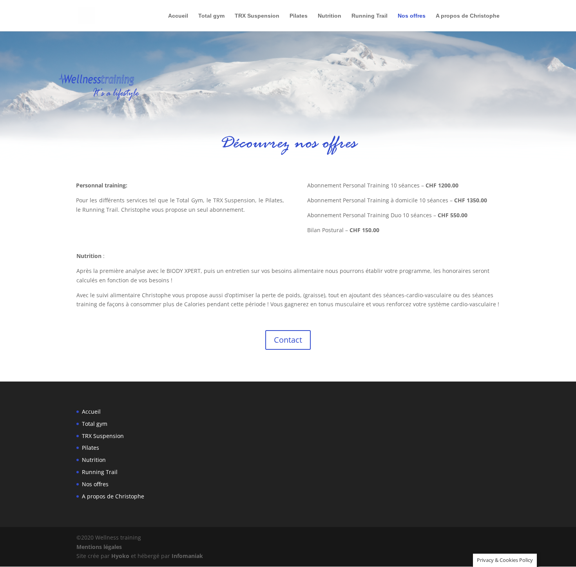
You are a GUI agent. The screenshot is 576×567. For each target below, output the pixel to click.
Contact (288, 339)
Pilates (299, 16)
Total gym (211, 16)
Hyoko (120, 556)
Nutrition (329, 16)
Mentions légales (99, 547)
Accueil (178, 16)
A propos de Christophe (468, 16)
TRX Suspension (257, 16)
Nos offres (412, 16)
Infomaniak (187, 556)
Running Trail (369, 16)
